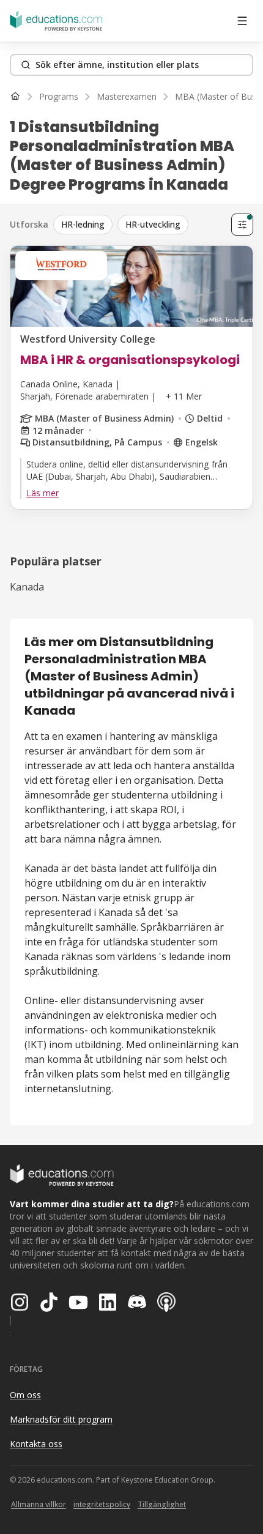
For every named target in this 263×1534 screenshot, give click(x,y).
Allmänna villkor (38, 1504)
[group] (139, 224)
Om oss (25, 1395)
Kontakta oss (36, 1444)
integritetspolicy (101, 1504)
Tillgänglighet (162, 1504)
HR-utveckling (152, 224)
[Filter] (242, 225)
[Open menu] (242, 21)
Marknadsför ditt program (61, 1419)
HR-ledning (83, 224)
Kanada (27, 587)
